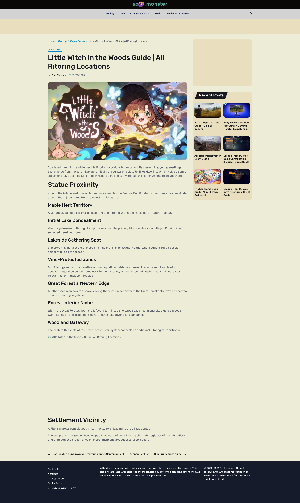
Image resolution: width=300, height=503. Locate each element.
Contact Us (54, 469)
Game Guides (55, 49)
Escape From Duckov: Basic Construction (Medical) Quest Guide (236, 158)
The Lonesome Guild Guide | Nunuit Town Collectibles (206, 192)
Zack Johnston (59, 75)
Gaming (109, 13)
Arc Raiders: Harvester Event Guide (207, 157)
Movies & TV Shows (177, 13)
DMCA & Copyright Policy (62, 487)
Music (157, 13)
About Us (53, 473)
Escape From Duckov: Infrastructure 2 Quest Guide (236, 192)
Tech (122, 13)
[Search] (251, 13)
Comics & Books (139, 13)
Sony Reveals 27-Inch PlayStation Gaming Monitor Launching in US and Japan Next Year (236, 129)
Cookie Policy (55, 483)
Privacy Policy (56, 478)
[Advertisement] (150, 26)
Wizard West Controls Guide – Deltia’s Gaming (206, 125)
